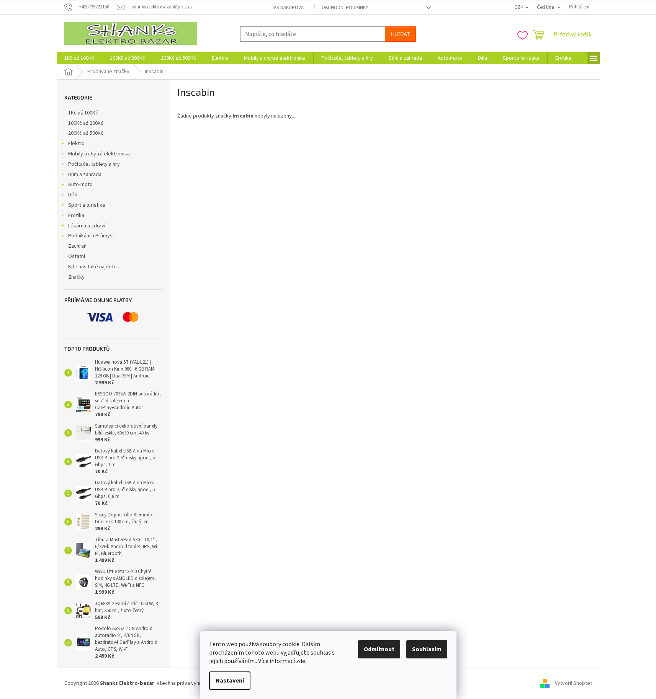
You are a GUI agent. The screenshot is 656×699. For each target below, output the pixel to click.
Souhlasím (427, 649)
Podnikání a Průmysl (91, 236)
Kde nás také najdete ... (94, 267)
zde (300, 661)
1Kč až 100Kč (83, 113)
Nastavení (230, 680)
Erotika (76, 215)
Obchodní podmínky (345, 7)
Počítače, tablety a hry (94, 164)
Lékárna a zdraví (86, 226)
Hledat (400, 34)
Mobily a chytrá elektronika (99, 154)
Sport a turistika (86, 205)
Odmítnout (379, 649)
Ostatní (76, 256)
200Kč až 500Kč (85, 133)
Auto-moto (80, 184)
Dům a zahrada (84, 174)
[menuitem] (79, 58)
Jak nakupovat (289, 7)
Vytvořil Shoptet (573, 683)
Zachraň (77, 246)
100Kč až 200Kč (85, 123)
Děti (72, 195)
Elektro (76, 143)
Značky (76, 277)
